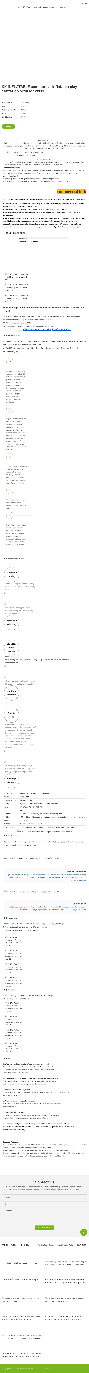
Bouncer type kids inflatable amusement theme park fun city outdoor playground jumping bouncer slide (65, 1281)
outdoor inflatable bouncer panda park (21, 1279)
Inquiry (8, 126)
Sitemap (38, 1369)
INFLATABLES (81, 1245)
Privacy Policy (49, 1369)
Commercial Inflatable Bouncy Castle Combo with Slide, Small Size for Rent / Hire (64, 1318)
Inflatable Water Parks (64, 1245)
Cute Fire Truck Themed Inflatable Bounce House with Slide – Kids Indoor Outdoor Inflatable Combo (22, 1355)
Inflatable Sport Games (45, 1245)
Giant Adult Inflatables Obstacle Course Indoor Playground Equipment (21, 1318)
